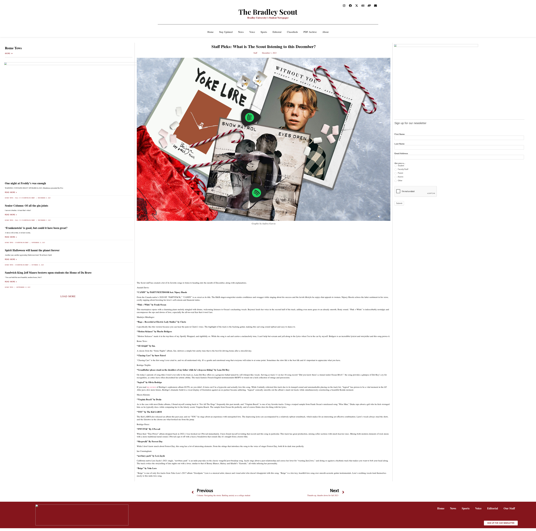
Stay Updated (226, 32)
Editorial (277, 32)
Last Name (399, 144)
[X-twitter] (356, 5)
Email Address (401, 153)
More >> (9, 53)
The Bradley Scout (268, 11)
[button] (68, 296)
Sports (264, 32)
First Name (399, 134)
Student (400, 166)
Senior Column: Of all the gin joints (26, 206)
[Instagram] (344, 5)
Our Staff (509, 508)
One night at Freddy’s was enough (25, 183)
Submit (399, 203)
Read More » (11, 192)
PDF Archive (310, 32)
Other (399, 181)
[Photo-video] (369, 5)
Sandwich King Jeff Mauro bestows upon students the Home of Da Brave (48, 273)
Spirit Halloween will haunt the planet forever (32, 250)
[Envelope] (375, 5)
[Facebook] (350, 5)
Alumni (400, 177)
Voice (252, 32)
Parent (400, 173)
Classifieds (292, 32)
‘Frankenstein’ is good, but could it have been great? (36, 228)
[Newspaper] (363, 5)
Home (210, 32)
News (241, 32)
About (325, 32)
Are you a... (399, 163)
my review (151, 387)
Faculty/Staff (402, 169)
